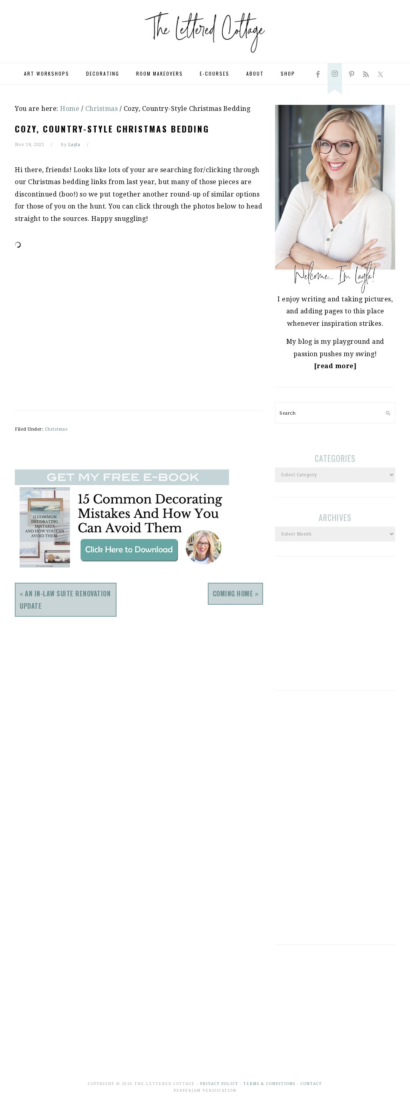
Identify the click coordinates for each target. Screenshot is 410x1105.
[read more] (335, 366)
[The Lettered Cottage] (205, 56)
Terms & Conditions (269, 1084)
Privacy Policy (219, 1084)
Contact (311, 1084)
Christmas (56, 429)
